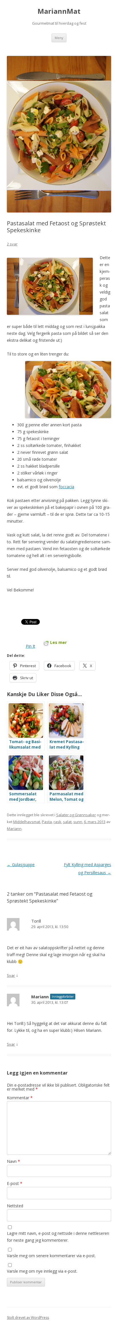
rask (57, 821)
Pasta (47, 821)
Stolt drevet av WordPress (28, 1317)
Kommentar (20, 1097)
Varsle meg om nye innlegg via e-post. (42, 1271)
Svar (11, 975)
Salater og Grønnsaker (76, 814)
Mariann (14, 828)
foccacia (66, 486)
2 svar (12, 244)
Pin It (30, 646)
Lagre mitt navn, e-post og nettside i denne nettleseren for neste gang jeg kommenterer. (58, 1237)
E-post (14, 1183)
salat (67, 821)
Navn (13, 1161)
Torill (36, 921)
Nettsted (15, 1205)
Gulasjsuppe (21, 864)
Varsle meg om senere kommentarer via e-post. (51, 1255)
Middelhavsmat (26, 821)
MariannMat (59, 11)
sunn (77, 821)
